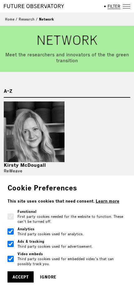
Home (9, 19)
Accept (20, 276)
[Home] (34, 6)
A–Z (8, 91)
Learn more (107, 201)
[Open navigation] (126, 6)
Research (27, 19)
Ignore (48, 276)
